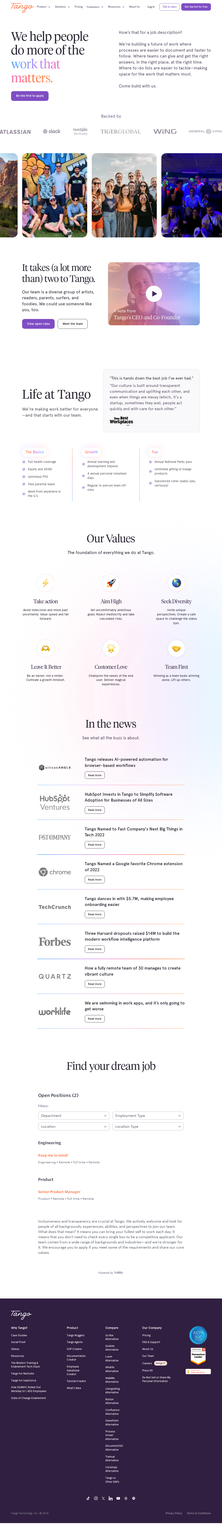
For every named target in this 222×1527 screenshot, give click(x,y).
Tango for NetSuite (22, 1373)
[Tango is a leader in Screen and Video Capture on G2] (198, 1356)
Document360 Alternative (114, 1447)
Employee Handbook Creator (73, 1370)
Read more (94, 775)
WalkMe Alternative (112, 1379)
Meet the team (73, 324)
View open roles (38, 324)
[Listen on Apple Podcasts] (126, 1498)
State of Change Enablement (28, 1398)
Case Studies (19, 1335)
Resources (17, 1356)
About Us (134, 6)
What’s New (74, 1388)
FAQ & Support (151, 1342)
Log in (151, 6)
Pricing (79, 6)
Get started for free (196, 6)
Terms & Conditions (199, 1513)
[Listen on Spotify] (133, 1498)
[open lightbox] (154, 295)
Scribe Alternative (112, 1337)
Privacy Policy (174, 1513)
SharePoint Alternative (112, 1422)
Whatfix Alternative (112, 1369)
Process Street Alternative (112, 1435)
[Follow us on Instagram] (96, 1498)
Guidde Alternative (112, 1347)
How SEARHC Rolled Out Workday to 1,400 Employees (28, 1389)
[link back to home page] (22, 8)
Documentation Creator (76, 1357)
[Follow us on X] (103, 1498)
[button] (45, 7)
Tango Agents (75, 1342)
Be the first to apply (30, 96)
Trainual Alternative (112, 1458)
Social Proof (18, 1342)
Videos (15, 1349)
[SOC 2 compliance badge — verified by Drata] (198, 1335)
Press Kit (147, 1370)
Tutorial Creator (76, 1381)
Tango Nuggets (76, 1335)
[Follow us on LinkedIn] (110, 1498)
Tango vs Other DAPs (112, 1479)
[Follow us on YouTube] (118, 1498)
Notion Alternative (112, 1401)
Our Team (148, 1356)
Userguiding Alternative (112, 1390)
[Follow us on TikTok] (88, 1498)
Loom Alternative (112, 1358)
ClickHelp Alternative (112, 1469)
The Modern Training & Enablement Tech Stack (25, 1364)
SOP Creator (74, 1349)
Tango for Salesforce (23, 1380)
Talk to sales (169, 6)
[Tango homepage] (21, 1315)
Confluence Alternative (112, 1411)
